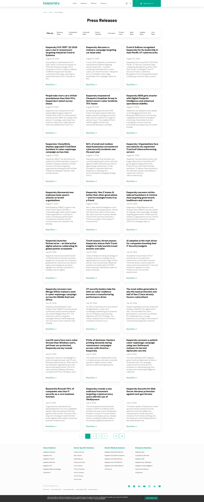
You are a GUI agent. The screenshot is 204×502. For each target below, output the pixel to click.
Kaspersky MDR (139, 459)
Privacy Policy (46, 489)
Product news (121, 33)
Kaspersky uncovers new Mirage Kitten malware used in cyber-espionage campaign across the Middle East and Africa (61, 294)
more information (100, 498)
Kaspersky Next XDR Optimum (113, 462)
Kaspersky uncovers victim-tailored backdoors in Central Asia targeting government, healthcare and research (141, 196)
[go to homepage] (51, 3)
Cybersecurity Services (142, 455)
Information (111, 33)
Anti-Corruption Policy (56, 489)
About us (103, 3)
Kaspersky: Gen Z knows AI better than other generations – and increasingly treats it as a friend (101, 196)
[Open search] (130, 3)
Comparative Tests (73, 33)
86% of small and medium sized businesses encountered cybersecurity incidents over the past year (102, 148)
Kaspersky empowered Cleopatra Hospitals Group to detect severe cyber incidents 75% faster (101, 99)
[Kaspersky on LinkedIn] (139, 486)
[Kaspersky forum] (154, 486)
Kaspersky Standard (49, 452)
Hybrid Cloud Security (142, 469)
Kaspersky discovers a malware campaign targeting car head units (101, 50)
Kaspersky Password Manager (52, 469)
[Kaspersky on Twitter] (134, 486)
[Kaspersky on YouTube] (144, 486)
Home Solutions (49, 448)
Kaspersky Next (139, 452)
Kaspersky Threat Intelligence (143, 466)
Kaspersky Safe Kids (49, 462)
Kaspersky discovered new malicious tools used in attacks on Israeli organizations (60, 196)
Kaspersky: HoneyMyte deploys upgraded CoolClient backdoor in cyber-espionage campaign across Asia (61, 148)
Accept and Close (151, 498)
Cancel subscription (92, 489)
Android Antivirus (79, 452)
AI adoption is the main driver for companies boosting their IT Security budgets (141, 243)
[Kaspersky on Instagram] (149, 486)
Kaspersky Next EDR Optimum (113, 459)
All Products (108, 469)
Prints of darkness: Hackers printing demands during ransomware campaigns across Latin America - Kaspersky (100, 345)
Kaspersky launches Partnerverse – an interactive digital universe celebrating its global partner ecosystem (61, 244)
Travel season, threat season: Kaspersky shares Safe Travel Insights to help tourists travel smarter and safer (101, 244)
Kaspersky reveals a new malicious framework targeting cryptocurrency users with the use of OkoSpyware (99, 394)
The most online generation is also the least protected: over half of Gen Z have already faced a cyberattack (141, 293)
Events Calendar (98, 33)
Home (74, 3)
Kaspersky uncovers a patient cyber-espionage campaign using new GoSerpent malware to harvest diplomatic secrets (141, 345)
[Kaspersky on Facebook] (129, 486)
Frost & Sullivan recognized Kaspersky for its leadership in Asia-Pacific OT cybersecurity (142, 50)
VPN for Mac (77, 479)
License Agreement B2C (68, 489)
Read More (50, 84)
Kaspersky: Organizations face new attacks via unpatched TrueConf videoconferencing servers (142, 148)
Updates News (142, 33)
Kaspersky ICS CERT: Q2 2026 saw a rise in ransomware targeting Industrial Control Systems (61, 51)
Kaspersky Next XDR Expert (143, 462)
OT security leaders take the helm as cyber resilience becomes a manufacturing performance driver (100, 293)
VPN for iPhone (78, 476)
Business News (60, 33)
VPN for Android (79, 472)
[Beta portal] (159, 486)
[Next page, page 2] (122, 436)
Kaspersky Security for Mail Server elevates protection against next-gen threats (140, 391)
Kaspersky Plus (47, 455)
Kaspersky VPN (47, 466)
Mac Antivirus (78, 455)
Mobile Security (78, 459)
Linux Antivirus (78, 466)
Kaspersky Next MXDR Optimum (114, 466)
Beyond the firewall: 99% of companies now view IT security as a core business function (60, 392)
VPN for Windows (79, 469)
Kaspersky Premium (49, 459)
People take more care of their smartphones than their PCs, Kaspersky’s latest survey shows (61, 99)
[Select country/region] (126, 3)
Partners (93, 3)
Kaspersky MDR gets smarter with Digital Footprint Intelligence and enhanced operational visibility (141, 99)
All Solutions (46, 472)
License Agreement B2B (81, 489)
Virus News (153, 33)
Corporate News (86, 33)
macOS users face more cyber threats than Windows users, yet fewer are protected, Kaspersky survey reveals (62, 344)
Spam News (132, 33)
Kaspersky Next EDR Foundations (114, 455)
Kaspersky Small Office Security (114, 452)
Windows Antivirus (79, 462)
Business (84, 3)
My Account (147, 3)
